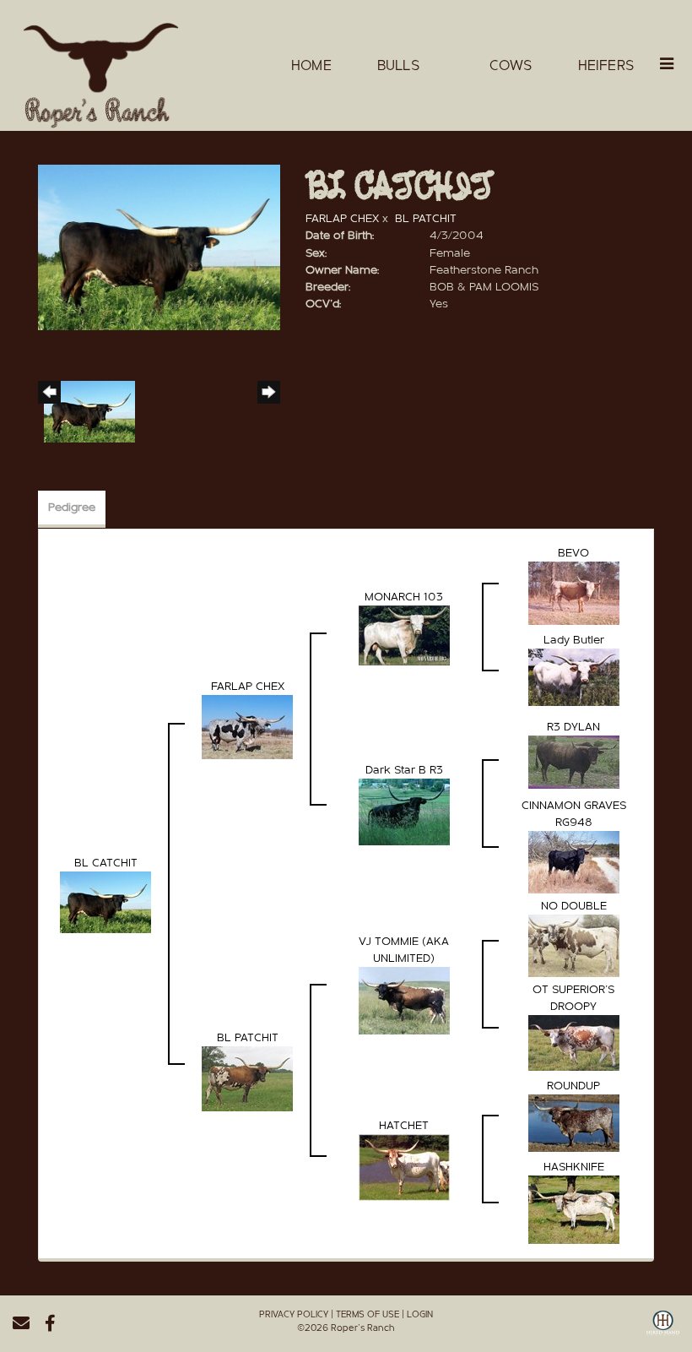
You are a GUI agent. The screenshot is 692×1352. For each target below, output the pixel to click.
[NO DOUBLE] (573, 946)
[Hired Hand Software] (662, 1329)
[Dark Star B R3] (404, 811)
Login (420, 1314)
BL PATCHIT (426, 218)
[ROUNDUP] (573, 1123)
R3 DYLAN (573, 727)
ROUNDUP (573, 1086)
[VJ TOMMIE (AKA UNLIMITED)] (404, 1000)
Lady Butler (573, 640)
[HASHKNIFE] (573, 1209)
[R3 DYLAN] (573, 761)
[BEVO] (573, 593)
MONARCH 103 (404, 597)
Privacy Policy (293, 1314)
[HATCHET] (404, 1167)
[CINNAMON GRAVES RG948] (573, 862)
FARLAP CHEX (342, 218)
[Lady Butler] (573, 677)
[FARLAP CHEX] (247, 727)
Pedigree (71, 507)
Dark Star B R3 (404, 770)
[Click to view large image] (159, 247)
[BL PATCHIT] (247, 1078)
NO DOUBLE (574, 906)
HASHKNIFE (573, 1167)
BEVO (573, 553)
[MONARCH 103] (404, 635)
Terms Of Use (367, 1314)
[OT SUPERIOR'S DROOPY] (573, 1043)
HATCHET (404, 1125)
